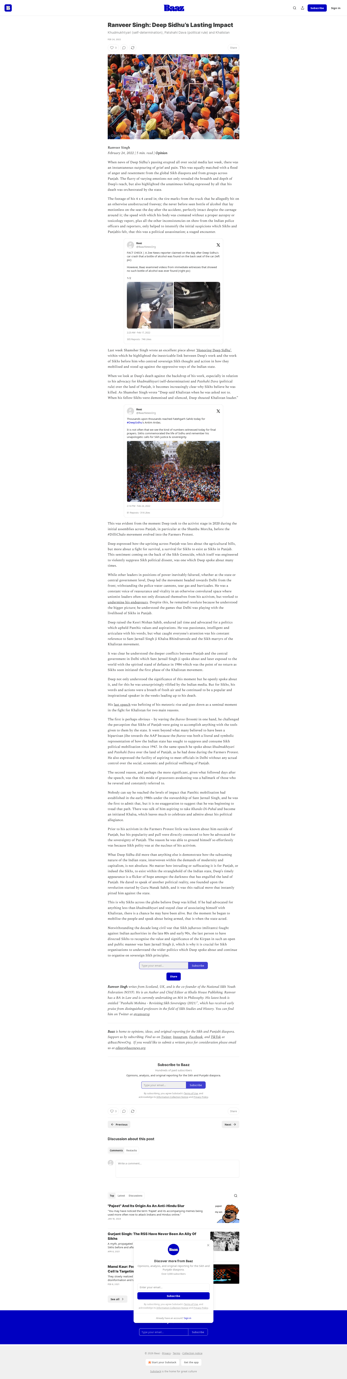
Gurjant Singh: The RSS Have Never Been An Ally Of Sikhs (152, 1236)
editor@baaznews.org (130, 1048)
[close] (208, 1245)
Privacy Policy (201, 1307)
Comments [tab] (116, 1150)
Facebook (196, 1037)
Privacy (166, 1353)
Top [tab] (112, 1195)
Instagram (180, 1037)
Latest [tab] (121, 1195)
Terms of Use (191, 1304)
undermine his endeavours (128, 602)
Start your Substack (164, 1362)
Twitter (166, 1037)
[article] (173, 1214)
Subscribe (317, 8)
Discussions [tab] (135, 1195)
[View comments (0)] (124, 47)
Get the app (191, 1362)
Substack (155, 1371)
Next (228, 1124)
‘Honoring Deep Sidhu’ (213, 350)
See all (115, 1299)
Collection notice (192, 1353)
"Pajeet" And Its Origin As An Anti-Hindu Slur (146, 1206)
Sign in (335, 8)
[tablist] (123, 1150)
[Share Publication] (302, 8)
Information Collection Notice (172, 1307)
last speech (122, 704)
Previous (121, 1124)
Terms (176, 1353)
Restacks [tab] (131, 1150)
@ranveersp (142, 1014)
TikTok (216, 1037)
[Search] (294, 8)
